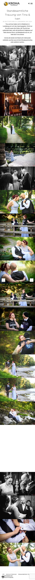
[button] (3, 577)
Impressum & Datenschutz (11, 574)
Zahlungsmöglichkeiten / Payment (24, 574)
